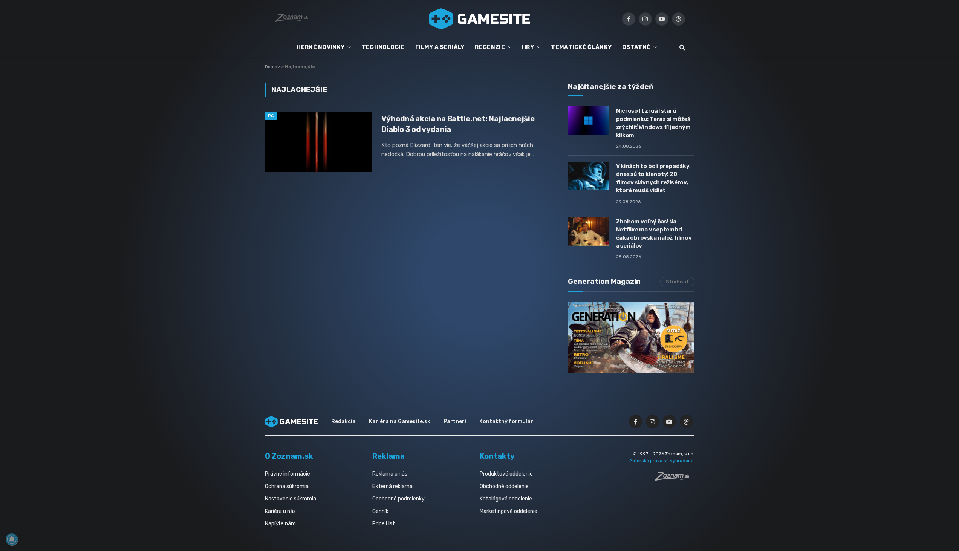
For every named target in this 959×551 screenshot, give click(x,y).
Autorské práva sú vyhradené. (661, 460)
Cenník (380, 511)
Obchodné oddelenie (504, 486)
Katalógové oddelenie (506, 499)
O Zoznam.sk (289, 456)
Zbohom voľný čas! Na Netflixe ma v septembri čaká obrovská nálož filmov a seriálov (654, 233)
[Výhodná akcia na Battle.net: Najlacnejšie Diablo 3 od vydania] (318, 142)
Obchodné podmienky (398, 499)
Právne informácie (287, 474)
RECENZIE (490, 47)
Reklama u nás (389, 474)
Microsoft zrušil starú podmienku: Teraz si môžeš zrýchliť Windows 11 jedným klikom (653, 122)
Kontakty (497, 456)
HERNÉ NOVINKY (320, 47)
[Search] (681, 47)
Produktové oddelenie (506, 474)
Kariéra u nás (280, 511)
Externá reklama (392, 486)
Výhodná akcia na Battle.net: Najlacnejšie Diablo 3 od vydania (458, 123)
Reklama (388, 456)
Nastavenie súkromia (290, 499)
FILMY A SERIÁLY (440, 47)
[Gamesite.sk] (480, 19)
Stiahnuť (677, 282)
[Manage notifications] (12, 539)
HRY (528, 47)
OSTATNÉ (636, 47)
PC (271, 115)
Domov (272, 66)
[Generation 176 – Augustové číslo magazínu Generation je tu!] (631, 337)
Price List (383, 523)
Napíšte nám (280, 523)
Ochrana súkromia (287, 486)
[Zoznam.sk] (674, 478)
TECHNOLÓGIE (383, 47)
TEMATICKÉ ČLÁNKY (581, 47)
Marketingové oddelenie (508, 511)
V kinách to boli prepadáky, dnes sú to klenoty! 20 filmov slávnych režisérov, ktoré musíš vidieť (653, 178)
